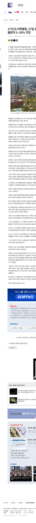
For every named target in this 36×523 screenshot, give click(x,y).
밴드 (17, 40)
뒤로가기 (13, 347)
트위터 (14, 40)
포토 (22, 12)
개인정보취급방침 (30, 503)
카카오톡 (9, 40)
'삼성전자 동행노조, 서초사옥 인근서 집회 (20, 478)
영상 (15, 12)
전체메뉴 (5, 12)
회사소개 (5, 503)
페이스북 (12, 40)
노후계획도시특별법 (17, 328)
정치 (27, 12)
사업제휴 (20, 503)
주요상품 (13, 503)
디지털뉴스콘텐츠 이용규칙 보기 (18, 343)
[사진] (18, 432)
